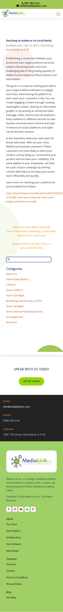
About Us (11, 274)
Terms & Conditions (17, 577)
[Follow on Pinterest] (33, 509)
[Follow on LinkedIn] (27, 509)
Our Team (11, 524)
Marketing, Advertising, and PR (24, 301)
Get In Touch (31, 381)
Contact (10, 570)
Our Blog (11, 597)
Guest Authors (14, 290)
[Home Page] (14, 13)
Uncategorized (14, 317)
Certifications (13, 537)
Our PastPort (13, 530)
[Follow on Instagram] (14, 509)
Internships (12, 550)
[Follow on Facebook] (8, 509)
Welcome (11, 322)
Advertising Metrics (17, 279)
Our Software (13, 544)
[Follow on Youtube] (21, 509)
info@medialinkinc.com (16, 406)
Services (11, 564)
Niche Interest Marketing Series (24, 311)
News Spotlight (15, 306)
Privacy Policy (14, 584)
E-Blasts (10, 284)
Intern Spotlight (15, 295)
